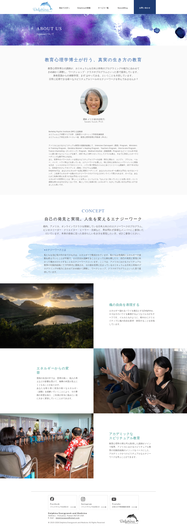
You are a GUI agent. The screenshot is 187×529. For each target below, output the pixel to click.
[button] (103, 8)
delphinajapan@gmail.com (68, 518)
